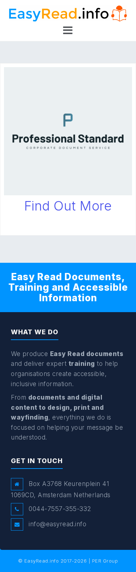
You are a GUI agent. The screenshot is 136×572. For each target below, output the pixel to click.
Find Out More (68, 206)
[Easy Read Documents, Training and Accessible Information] (68, 13)
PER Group (105, 561)
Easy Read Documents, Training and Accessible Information (68, 287)
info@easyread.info (57, 524)
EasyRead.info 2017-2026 (55, 561)
